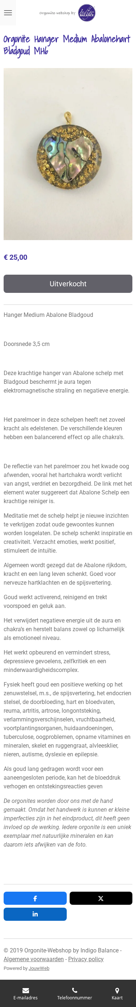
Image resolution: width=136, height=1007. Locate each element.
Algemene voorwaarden (34, 959)
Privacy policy (86, 959)
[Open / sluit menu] (8, 12)
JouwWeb (39, 968)
